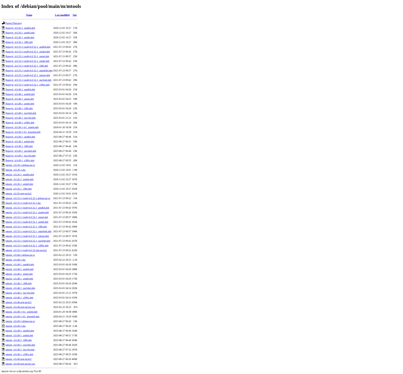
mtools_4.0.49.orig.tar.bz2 (18, 359)
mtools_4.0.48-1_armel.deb (19, 274)
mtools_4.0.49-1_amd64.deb (20, 330)
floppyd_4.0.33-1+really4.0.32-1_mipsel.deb (28, 75)
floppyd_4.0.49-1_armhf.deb (20, 141)
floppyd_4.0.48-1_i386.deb (19, 108)
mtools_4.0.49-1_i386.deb (19, 340)
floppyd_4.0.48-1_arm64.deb (20, 94)
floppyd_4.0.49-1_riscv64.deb (21, 155)
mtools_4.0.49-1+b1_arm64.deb (21, 311)
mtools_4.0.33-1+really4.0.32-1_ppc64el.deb (28, 241)
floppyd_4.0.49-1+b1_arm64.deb (22, 127)
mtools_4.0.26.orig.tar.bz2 (18, 193)
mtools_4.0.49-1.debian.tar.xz (20, 321)
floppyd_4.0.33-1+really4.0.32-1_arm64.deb (28, 51)
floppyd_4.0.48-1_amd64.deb (20, 89)
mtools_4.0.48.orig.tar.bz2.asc (20, 307)
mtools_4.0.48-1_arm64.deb (20, 269)
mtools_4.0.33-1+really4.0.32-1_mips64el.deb (28, 231)
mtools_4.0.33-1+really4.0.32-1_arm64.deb (27, 212)
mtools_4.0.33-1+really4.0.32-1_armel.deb (27, 217)
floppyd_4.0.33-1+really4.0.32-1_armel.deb (27, 56)
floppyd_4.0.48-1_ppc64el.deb (21, 113)
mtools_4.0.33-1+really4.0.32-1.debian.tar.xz (28, 198)
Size (75, 15)
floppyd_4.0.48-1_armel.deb (20, 99)
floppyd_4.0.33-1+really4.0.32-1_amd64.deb (28, 47)
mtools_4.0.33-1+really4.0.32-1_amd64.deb (27, 207)
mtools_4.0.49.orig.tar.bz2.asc (20, 363)
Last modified (62, 15)
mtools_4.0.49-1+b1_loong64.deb (22, 316)
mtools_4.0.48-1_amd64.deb (20, 264)
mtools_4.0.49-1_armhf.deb (19, 335)
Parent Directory (14, 23)
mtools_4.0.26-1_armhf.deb (19, 184)
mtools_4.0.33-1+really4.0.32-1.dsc (23, 203)
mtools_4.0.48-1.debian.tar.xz (20, 255)
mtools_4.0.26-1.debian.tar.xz (20, 165)
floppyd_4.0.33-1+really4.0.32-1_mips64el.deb (29, 70)
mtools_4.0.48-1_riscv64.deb (20, 293)
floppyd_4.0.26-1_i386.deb (19, 42)
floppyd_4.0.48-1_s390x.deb (20, 122)
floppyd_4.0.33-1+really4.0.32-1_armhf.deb (27, 61)
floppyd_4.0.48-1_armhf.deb (20, 103)
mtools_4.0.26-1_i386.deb (19, 188)
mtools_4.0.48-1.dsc (16, 259)
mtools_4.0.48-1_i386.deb (19, 283)
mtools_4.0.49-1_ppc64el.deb (20, 345)
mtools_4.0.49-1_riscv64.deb (20, 349)
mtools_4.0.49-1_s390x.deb (19, 354)
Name (29, 15)
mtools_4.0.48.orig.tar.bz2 (18, 302)
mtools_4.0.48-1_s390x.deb (19, 297)
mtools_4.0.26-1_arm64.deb (20, 179)
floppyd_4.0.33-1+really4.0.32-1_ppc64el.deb (28, 80)
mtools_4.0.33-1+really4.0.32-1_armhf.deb (27, 222)
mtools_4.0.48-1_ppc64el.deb (20, 288)
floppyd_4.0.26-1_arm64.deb (20, 32)
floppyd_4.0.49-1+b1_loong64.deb (23, 132)
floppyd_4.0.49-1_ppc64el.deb (21, 151)
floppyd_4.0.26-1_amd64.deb (20, 28)
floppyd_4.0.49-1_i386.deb (19, 146)
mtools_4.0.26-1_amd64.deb (20, 174)
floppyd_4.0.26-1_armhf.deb (20, 37)
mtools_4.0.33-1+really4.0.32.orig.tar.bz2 (26, 250)
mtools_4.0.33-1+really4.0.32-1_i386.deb (26, 226)
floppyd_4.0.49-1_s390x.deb (20, 160)
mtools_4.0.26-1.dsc (16, 170)
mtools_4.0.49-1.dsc (16, 326)
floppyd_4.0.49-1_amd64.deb (20, 136)
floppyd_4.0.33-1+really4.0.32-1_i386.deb (27, 65)
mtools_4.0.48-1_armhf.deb (19, 278)
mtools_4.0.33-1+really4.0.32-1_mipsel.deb (27, 236)
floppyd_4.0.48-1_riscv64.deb (21, 118)
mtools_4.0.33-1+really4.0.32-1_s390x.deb (27, 245)
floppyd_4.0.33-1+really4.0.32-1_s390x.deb (28, 84)
